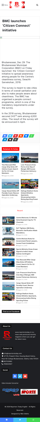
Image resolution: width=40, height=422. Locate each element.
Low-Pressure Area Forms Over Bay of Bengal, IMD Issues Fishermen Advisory (26, 275)
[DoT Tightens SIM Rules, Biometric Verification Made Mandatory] (8, 231)
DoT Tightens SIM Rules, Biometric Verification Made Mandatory (26, 230)
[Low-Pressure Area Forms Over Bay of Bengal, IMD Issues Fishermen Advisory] (29, 158)
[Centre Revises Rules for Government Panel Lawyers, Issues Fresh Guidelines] (8, 242)
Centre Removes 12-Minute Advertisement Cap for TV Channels (26, 220)
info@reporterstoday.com (13, 353)
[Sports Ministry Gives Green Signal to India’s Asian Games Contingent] (8, 252)
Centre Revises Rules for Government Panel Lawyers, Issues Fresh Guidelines (27, 241)
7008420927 (8, 364)
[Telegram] (4, 139)
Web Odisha (24, 414)
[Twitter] (9, 136)
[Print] (15, 139)
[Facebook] (4, 136)
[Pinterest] (15, 136)
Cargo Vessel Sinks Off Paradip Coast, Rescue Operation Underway (10, 193)
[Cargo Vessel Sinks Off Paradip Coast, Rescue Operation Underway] (10, 184)
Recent (20, 211)
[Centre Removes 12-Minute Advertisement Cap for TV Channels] (8, 221)
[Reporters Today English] (17, 5)
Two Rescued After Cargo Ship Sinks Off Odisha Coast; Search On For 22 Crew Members (10, 169)
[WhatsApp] (31, 136)
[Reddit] (20, 136)
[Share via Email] (9, 139)
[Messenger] (25, 136)
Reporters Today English (18, 407)
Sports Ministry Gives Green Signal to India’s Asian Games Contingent (27, 251)
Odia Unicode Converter (10, 383)
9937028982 (7, 361)
